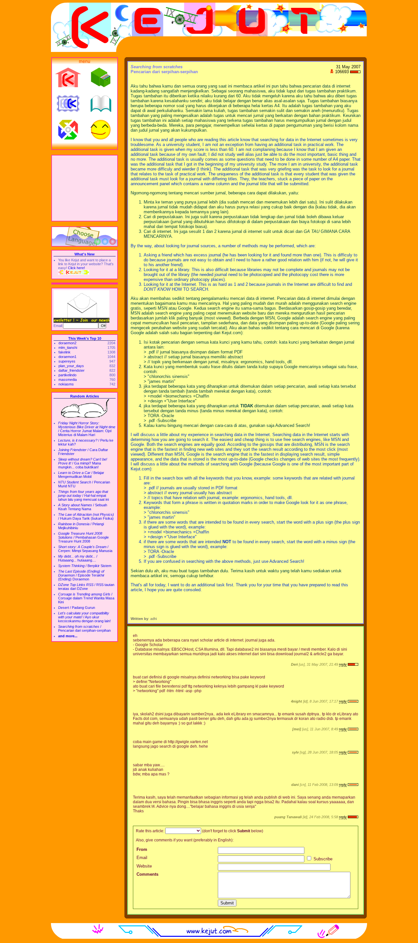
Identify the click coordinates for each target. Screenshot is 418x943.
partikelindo (67, 375)
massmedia (67, 380)
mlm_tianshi (67, 348)
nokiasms (66, 384)
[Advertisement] (84, 188)
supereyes (66, 361)
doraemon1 (67, 357)
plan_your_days (71, 366)
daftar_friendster (71, 370)
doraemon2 (67, 343)
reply (343, 664)
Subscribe (322, 858)
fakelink (64, 352)
